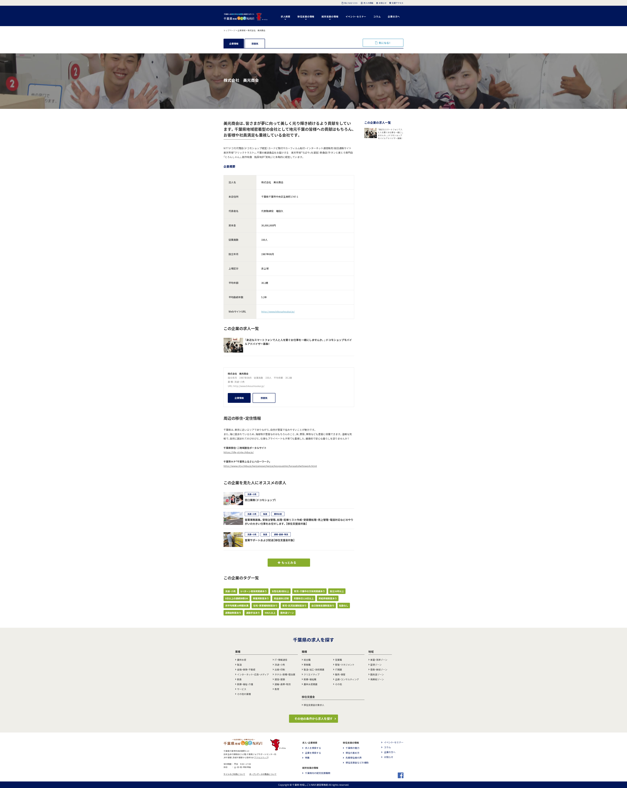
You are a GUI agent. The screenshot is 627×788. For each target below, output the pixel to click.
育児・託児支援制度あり (294, 605)
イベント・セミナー (356, 16)
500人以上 (270, 612)
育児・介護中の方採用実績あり (309, 591)
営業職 (338, 659)
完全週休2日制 (281, 598)
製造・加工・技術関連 (314, 669)
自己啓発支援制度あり (322, 605)
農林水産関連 (310, 684)
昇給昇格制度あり (328, 598)
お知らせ (388, 757)
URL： (230, 386)
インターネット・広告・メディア (253, 674)
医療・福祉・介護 (245, 684)
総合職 (307, 659)
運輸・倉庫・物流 (283, 684)
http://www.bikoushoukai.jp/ (278, 311)
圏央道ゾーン (287, 612)
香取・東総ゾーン (378, 669)
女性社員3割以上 (280, 591)
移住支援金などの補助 (357, 762)
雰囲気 (254, 43)
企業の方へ (394, 16)
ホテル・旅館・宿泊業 (285, 674)
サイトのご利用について (234, 774)
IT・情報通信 (281, 659)
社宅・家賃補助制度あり (265, 605)
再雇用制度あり (261, 598)
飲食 (239, 679)
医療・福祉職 (310, 679)
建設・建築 (280, 679)
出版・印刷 (280, 669)
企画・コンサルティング (347, 679)
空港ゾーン (376, 664)
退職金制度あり (233, 612)
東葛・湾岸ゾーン (378, 659)
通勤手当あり (253, 612)
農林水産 (241, 659)
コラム (377, 16)
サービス (241, 689)
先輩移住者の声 (354, 757)
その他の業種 (244, 694)
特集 (307, 757)
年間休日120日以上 (304, 598)
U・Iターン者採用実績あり (254, 591)
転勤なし (343, 605)
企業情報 (233, 43)
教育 (277, 689)
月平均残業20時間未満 (236, 605)
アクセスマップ (261, 757)
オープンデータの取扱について (262, 774)
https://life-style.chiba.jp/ (239, 452)
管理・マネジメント (344, 664)
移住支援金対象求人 (314, 705)
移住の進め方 (352, 752)
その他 (338, 684)
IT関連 (338, 669)
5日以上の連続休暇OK (236, 598)
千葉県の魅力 (352, 747)
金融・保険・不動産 (246, 669)
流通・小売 (239, 381)
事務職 (307, 664)
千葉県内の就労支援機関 (317, 773)
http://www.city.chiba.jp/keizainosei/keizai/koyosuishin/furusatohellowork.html (270, 466)
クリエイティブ (312, 674)
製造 (239, 664)
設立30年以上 (337, 591)
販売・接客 (340, 674)
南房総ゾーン (377, 679)
